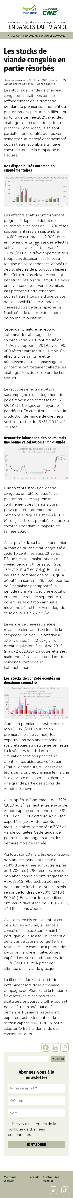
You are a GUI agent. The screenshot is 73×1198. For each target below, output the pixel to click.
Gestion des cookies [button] (51, 1179)
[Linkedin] (55, 1047)
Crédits (34, 1177)
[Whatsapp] (64, 1047)
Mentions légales (10, 1179)
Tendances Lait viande (36, 27)
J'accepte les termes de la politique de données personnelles (32, 1129)
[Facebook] (45, 1047)
